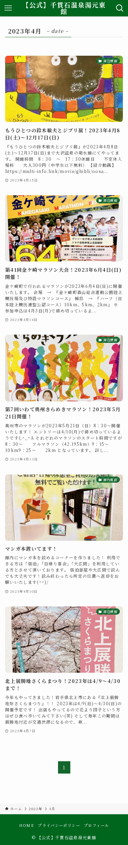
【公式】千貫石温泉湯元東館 (63, 8)
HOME (26, 825)
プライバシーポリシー (59, 825)
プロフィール (96, 825)
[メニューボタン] (8, 8)
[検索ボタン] (120, 8)
